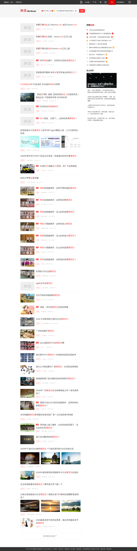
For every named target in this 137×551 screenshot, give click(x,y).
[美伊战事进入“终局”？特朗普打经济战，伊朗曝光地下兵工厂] (102, 80)
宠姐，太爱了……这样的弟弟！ (58, 118)
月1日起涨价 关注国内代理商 (40, 84)
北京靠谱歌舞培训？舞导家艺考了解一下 (41, 484)
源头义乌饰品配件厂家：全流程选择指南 (57, 366)
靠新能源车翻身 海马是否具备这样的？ (56, 72)
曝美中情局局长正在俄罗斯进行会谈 (100, 47)
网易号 (38, 29)
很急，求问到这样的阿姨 (54, 307)
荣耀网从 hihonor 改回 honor (56, 24)
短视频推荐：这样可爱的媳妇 (58, 188)
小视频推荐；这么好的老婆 (57, 247)
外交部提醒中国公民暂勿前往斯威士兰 (101, 51)
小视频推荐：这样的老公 (56, 223)
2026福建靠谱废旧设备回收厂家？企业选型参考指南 (46, 414)
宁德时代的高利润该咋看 (97, 61)
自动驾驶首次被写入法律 (97, 58)
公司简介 (55, 549)
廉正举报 (103, 549)
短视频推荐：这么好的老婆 (57, 211)
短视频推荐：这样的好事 (56, 200)
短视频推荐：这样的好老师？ (58, 259)
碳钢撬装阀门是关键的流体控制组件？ (56, 378)
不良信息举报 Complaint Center (90, 549)
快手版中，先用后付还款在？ (58, 60)
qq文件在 (44, 283)
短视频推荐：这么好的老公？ (58, 235)
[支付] (101, 2)
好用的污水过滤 (46, 271)
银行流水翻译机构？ (48, 436)
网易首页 (6, 2)
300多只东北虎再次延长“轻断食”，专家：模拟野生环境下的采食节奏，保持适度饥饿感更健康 (102, 99)
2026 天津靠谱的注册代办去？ (52, 319)
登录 (112, 2)
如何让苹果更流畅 (29, 177)
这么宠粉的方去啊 (52, 342)
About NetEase (47, 549)
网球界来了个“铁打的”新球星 (98, 44)
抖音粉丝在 (49, 106)
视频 (38, 65)
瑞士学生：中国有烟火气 (97, 54)
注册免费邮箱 (120, 2)
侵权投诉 (109, 549)
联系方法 (61, 549)
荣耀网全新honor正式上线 (53, 48)
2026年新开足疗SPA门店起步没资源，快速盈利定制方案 (48, 155)
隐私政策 (78, 549)
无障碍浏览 (19, 2)
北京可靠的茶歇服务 (48, 295)
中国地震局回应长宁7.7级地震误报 (100, 33)
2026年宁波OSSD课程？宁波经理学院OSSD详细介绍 (47, 448)
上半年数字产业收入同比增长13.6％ (100, 40)
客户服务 (73, 549)
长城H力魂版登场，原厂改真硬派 (58, 166)
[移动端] (81, 2)
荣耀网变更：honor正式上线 (54, 36)
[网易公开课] (87, 2)
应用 (11, 2)
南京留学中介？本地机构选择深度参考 (56, 354)
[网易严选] (94, 2)
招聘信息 (67, 549)
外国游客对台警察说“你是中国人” (99, 65)
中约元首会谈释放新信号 (97, 30)
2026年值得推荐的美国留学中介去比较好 (57, 472)
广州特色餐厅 (45, 330)
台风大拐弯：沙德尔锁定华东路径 (99, 37)
